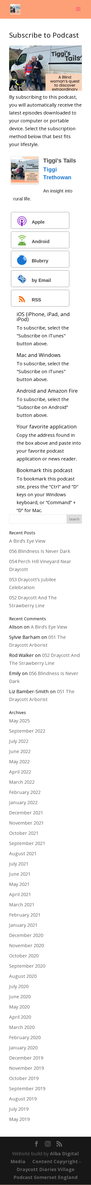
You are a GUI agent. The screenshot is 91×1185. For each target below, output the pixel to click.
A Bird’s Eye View (27, 541)
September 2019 (27, 1088)
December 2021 (26, 813)
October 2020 (23, 956)
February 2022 (25, 792)
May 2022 (19, 761)
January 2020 (23, 1048)
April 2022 (20, 772)
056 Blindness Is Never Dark (39, 551)
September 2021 (27, 843)
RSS (36, 299)
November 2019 (26, 1068)
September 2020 (27, 966)
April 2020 (20, 1017)
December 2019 (26, 1058)
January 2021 (23, 925)
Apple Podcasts (30, 224)
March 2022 (22, 782)
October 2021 (23, 833)
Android (40, 241)
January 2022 (23, 802)
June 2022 (20, 751)
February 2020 (25, 1037)
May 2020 (19, 1007)
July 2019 (18, 1109)
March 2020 (22, 1027)
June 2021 (20, 874)
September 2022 (27, 731)
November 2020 (26, 945)
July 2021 (18, 864)
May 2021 (19, 884)
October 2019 (23, 1078)
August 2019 (23, 1099)
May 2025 (19, 721)
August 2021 (23, 853)
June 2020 (20, 996)
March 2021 (22, 904)
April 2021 (20, 894)
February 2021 (25, 915)
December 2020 (26, 935)
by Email (41, 280)
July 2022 (18, 741)
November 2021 (26, 823)
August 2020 (23, 976)
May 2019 (19, 1119)
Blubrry (40, 261)
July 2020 (18, 986)
